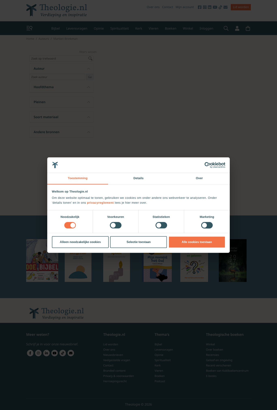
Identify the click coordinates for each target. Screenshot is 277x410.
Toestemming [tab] (78, 178)
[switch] (115, 225)
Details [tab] (138, 178)
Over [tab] (199, 178)
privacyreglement (100, 203)
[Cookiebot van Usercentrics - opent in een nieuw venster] (207, 165)
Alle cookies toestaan (197, 242)
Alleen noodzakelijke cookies (80, 242)
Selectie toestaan (139, 242)
